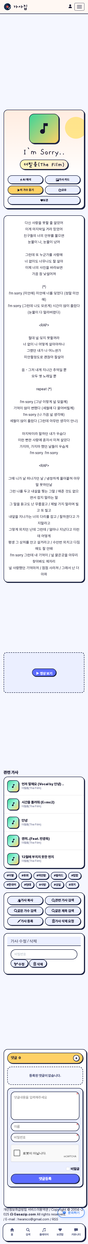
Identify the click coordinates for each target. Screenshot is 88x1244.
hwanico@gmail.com (33, 1219)
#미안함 (41, 875)
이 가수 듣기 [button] (27, 190)
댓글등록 (45, 1179)
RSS (55, 1219)
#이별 (10, 875)
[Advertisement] (44, 62)
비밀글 (75, 1169)
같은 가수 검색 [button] (26, 911)
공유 (64, 190)
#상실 (57, 884)
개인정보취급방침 (15, 1210)
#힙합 (74, 875)
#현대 (27, 884)
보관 (45, 200)
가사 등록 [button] (27, 921)
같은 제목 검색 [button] (64, 911)
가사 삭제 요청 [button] (64, 921)
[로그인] (70, 6)
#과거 (72, 884)
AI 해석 (27, 179)
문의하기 (74, 1212)
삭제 (39, 964)
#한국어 (11, 884)
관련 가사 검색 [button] (64, 900)
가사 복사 (27, 900)
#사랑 (42, 884)
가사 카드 (64, 179)
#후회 (25, 875)
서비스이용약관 (38, 1210)
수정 (21, 964)
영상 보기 (45, 673)
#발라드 (58, 875)
